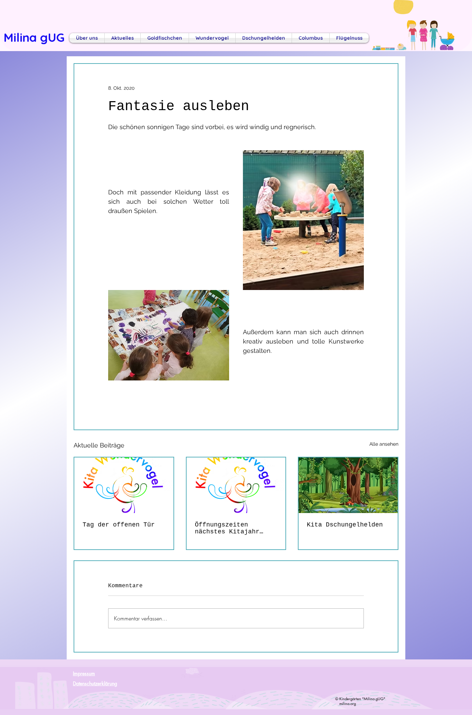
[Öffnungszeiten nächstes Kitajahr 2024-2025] (236, 485)
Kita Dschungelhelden (345, 524)
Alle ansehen (383, 444)
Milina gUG (34, 37)
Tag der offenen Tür (119, 524)
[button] (86, 38)
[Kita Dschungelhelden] (348, 485)
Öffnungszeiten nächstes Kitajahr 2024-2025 (227, 528)
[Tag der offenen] (123, 485)
